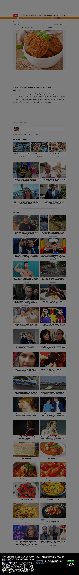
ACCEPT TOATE (70, 560)
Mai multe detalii (8, 560)
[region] (39, 564)
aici (9, 568)
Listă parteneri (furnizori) (40, 563)
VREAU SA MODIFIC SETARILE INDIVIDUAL (70, 564)
